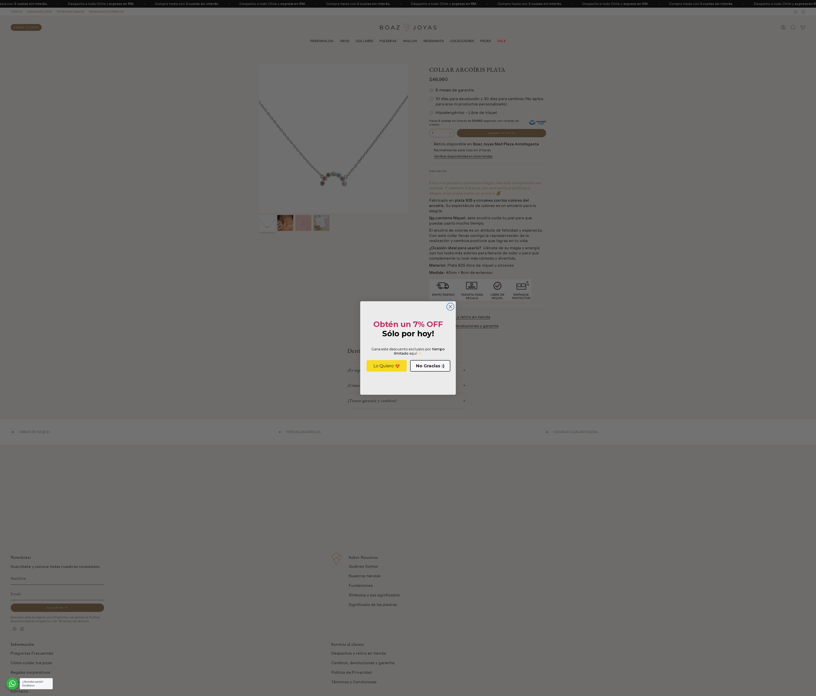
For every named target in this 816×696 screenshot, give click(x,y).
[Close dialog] (450, 306)
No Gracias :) (430, 365)
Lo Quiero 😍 (386, 365)
